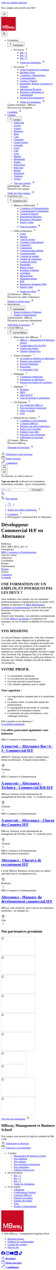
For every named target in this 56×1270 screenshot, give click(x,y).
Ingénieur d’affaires (29, 270)
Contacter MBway (29, 423)
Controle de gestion (29, 256)
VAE (16, 1203)
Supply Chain (26, 222)
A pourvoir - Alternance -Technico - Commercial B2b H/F (27, 785)
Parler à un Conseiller (30, 429)
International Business (31, 89)
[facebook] (3, 1254)
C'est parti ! (37, 490)
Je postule (6, 577)
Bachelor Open (27, 72)
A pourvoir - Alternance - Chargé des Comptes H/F (27, 822)
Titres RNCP (26, 395)
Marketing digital (28, 278)
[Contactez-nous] (3, 494)
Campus (11, 115)
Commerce (25, 245)
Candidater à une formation (33, 420)
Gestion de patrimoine (31, 259)
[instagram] (8, 1254)
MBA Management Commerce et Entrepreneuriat (23, 606)
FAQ (22, 413)
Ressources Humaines (31, 219)
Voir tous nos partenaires (13, 1119)
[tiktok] (20, 1254)
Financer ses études (23, 1198)
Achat (23, 233)
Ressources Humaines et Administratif (32, 93)
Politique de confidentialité (20, 1241)
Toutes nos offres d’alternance (22, 510)
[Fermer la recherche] (4, 472)
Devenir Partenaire (29, 364)
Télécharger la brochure (31, 437)
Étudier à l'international (25, 315)
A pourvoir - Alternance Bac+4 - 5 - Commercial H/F (27, 748)
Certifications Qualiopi (25, 1192)
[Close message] (4, 14)
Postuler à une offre (29, 432)
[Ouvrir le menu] (4, 33)
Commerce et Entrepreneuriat (34, 208)
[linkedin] (16, 1254)
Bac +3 (23, 55)
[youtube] (12, 1254)
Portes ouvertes (13, 458)
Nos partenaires (21, 1167)
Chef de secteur (27, 239)
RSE (22, 281)
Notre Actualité (27, 410)
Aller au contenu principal (14, 2)
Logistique (25, 273)
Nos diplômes (20, 1158)
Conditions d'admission (31, 376)
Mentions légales (15, 1239)
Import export (26, 267)
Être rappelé (11, 498)
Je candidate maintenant (13, 724)
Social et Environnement (32, 97)
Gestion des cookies (17, 1244)
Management (26, 276)
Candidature (12, 463)
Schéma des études (29, 348)
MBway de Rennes (19, 618)
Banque (24, 236)
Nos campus (20, 1161)
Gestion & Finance (29, 214)
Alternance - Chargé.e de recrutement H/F (21, 862)
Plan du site (13, 1247)
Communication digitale (31, 250)
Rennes (5, 569)
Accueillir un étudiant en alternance (37, 358)
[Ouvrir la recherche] (4, 467)
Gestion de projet (28, 262)
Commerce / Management (32, 75)
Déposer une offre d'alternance (35, 426)
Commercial (26, 247)
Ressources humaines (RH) (33, 284)
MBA (23, 392)
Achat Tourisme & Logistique (34, 69)
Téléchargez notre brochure (19, 454)
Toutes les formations (24, 1184)
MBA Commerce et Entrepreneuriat (18, 552)
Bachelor (24, 389)
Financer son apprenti (30, 361)
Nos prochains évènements (33, 408)
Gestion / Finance (28, 81)
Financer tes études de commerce (36, 382)
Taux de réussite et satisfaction (35, 398)
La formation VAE (29, 369)
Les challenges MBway (31, 405)
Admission (19, 1189)
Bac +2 (23, 52)
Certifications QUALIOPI (33, 345)
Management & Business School (30, 1156)
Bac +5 (23, 58)
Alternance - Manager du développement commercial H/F (27, 899)
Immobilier (25, 264)
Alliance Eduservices (30, 351)
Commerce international (31, 242)
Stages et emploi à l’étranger (27, 312)
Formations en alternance (32, 379)
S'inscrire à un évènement (32, 434)
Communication (28, 78)
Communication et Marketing (34, 211)
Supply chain (26, 287)
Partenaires (25, 366)
